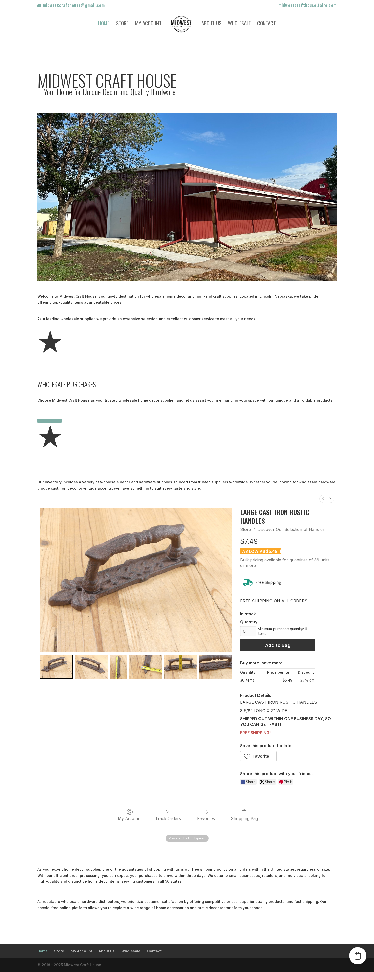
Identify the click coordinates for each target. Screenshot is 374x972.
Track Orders (168, 818)
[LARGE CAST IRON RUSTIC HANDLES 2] (118, 667)
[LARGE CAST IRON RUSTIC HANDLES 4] (180, 667)
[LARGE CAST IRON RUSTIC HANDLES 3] (145, 667)
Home (103, 24)
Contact (266, 24)
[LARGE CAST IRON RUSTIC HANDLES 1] (91, 667)
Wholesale (239, 24)
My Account (148, 24)
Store (122, 24)
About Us (211, 24)
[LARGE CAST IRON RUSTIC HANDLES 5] (215, 667)
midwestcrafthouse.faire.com (307, 5)
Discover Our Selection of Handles (291, 529)
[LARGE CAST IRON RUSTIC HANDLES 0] (56, 667)
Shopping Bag (244, 818)
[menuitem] (323, 499)
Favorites (206, 818)
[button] (258, 756)
